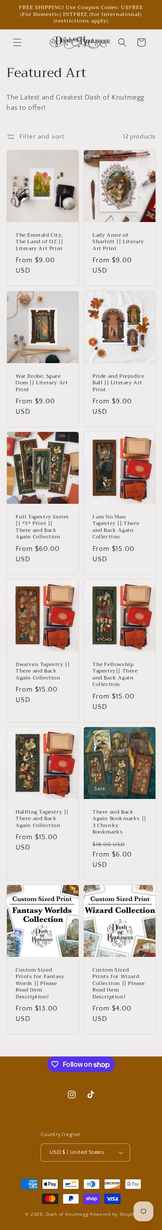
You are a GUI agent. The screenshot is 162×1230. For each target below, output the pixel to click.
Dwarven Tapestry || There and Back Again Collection (43, 671)
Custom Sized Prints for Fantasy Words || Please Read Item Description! (40, 983)
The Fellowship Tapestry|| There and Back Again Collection (115, 674)
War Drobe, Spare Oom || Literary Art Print (42, 383)
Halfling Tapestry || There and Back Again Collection (42, 818)
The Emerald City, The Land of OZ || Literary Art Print (39, 242)
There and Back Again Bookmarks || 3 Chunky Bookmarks (119, 821)
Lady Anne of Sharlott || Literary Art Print (118, 242)
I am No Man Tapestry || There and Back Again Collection (115, 526)
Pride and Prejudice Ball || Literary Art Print (118, 383)
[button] (17, 42)
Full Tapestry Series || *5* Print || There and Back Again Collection (42, 526)
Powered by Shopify (113, 1214)
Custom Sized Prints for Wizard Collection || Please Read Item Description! (118, 983)
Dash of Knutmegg (67, 1214)
